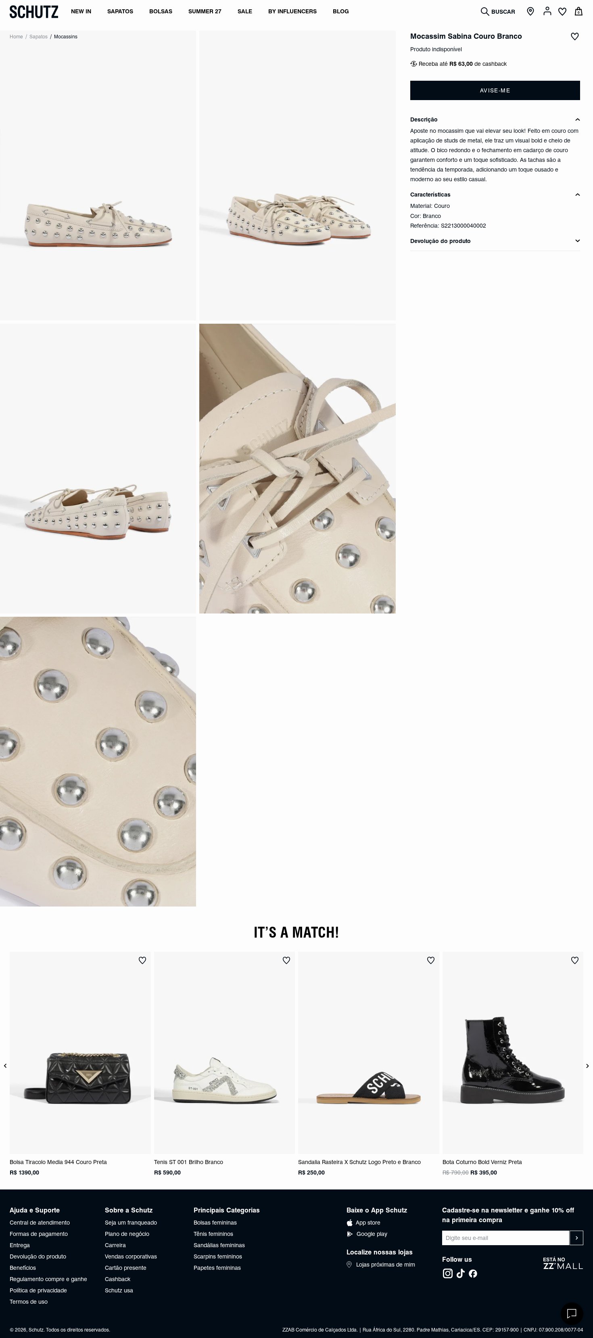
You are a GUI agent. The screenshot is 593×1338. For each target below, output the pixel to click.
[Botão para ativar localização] (532, 12)
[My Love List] (562, 12)
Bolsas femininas (215, 1222)
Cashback (117, 1279)
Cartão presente (125, 1268)
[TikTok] (460, 1273)
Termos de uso (29, 1301)
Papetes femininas (217, 1268)
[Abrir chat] (572, 1313)
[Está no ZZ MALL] (563, 1267)
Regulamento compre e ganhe (48, 1279)
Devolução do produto (38, 1256)
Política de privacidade (38, 1290)
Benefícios (23, 1268)
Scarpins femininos (218, 1256)
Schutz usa (119, 1290)
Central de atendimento (40, 1222)
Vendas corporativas (131, 1256)
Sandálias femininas (219, 1245)
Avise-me (495, 90)
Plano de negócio (127, 1234)
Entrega (20, 1245)
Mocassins (65, 37)
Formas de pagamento (39, 1234)
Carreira (115, 1245)
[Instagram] (447, 1273)
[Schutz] (34, 11)
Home (16, 37)
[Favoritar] (575, 36)
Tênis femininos (213, 1234)
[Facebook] (473, 1273)
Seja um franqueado (131, 1222)
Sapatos (38, 37)
